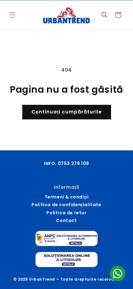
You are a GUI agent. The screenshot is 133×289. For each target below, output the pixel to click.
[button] (12, 15)
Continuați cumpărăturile (67, 112)
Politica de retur (66, 213)
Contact (66, 220)
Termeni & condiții (67, 197)
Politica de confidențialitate (66, 205)
